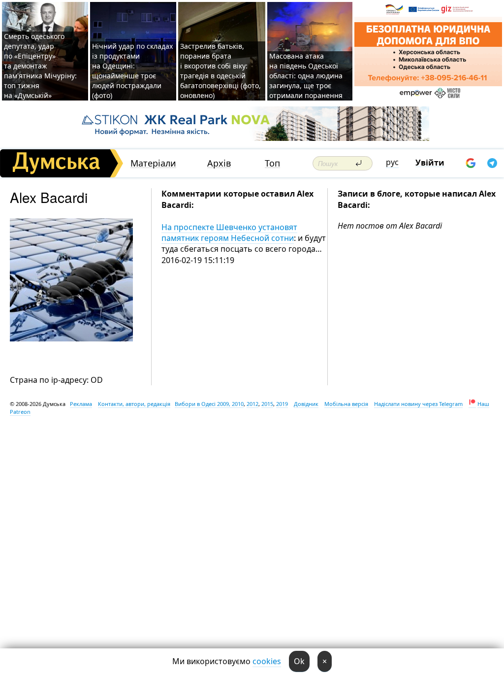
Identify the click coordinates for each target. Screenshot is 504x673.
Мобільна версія (346, 403)
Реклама (81, 403)
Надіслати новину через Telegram (418, 403)
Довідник (306, 403)
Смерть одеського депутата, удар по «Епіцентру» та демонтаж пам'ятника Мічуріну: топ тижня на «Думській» (40, 66)
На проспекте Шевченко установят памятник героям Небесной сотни (229, 232)
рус (392, 162)
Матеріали (153, 163)
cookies (266, 661)
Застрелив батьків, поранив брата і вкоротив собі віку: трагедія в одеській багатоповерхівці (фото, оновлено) (220, 70)
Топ (272, 163)
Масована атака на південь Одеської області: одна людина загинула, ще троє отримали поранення (306, 75)
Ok (299, 661)
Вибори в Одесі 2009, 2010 (209, 403)
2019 (282, 403)
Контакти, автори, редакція (134, 403)
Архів (219, 163)
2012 (252, 403)
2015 (267, 403)
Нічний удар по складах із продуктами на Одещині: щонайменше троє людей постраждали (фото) (132, 70)
